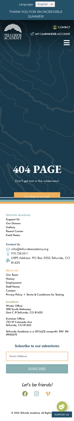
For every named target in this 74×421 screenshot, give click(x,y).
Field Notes (13, 235)
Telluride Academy (18, 215)
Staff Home (13, 286)
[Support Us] (62, 406)
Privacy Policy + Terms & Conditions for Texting (35, 294)
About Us (12, 270)
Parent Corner (14, 231)
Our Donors (13, 223)
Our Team (12, 274)
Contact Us (13, 244)
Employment (13, 282)
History (10, 278)
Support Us (13, 219)
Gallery (10, 227)
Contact (64, 27)
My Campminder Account (52, 34)
